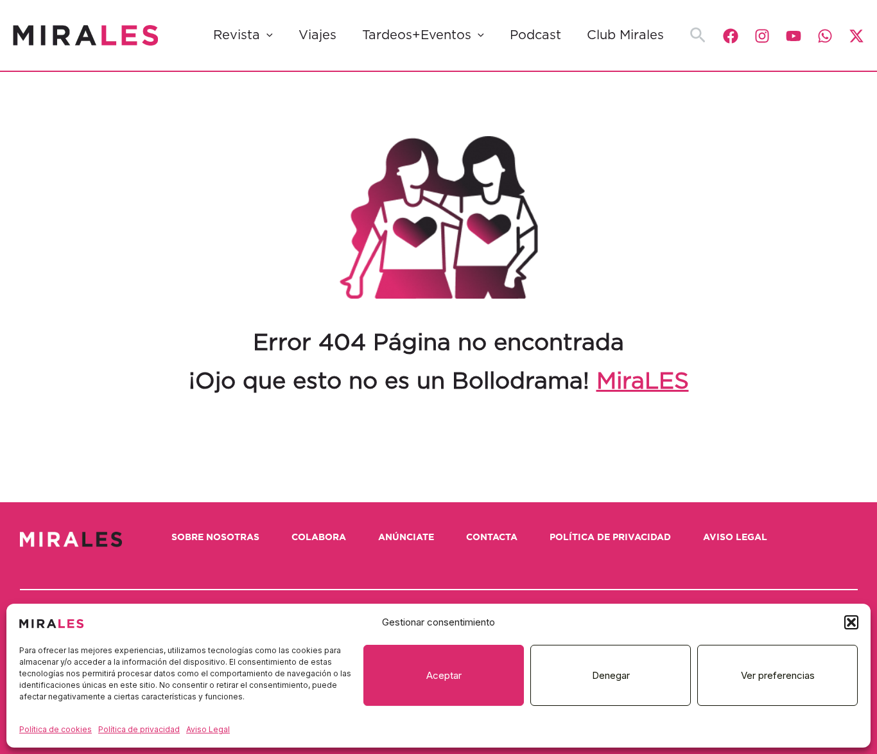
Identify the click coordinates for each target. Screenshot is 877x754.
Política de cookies (55, 729)
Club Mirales (625, 35)
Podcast (535, 35)
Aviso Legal (208, 729)
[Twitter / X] (856, 36)
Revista (236, 35)
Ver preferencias (778, 675)
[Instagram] (762, 36)
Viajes (317, 35)
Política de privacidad (139, 729)
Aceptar (444, 675)
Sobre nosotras (215, 537)
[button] (851, 622)
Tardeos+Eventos (416, 35)
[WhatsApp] (825, 36)
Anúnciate (406, 537)
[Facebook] (730, 36)
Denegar (611, 675)
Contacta (491, 537)
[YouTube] (793, 36)
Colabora (318, 537)
